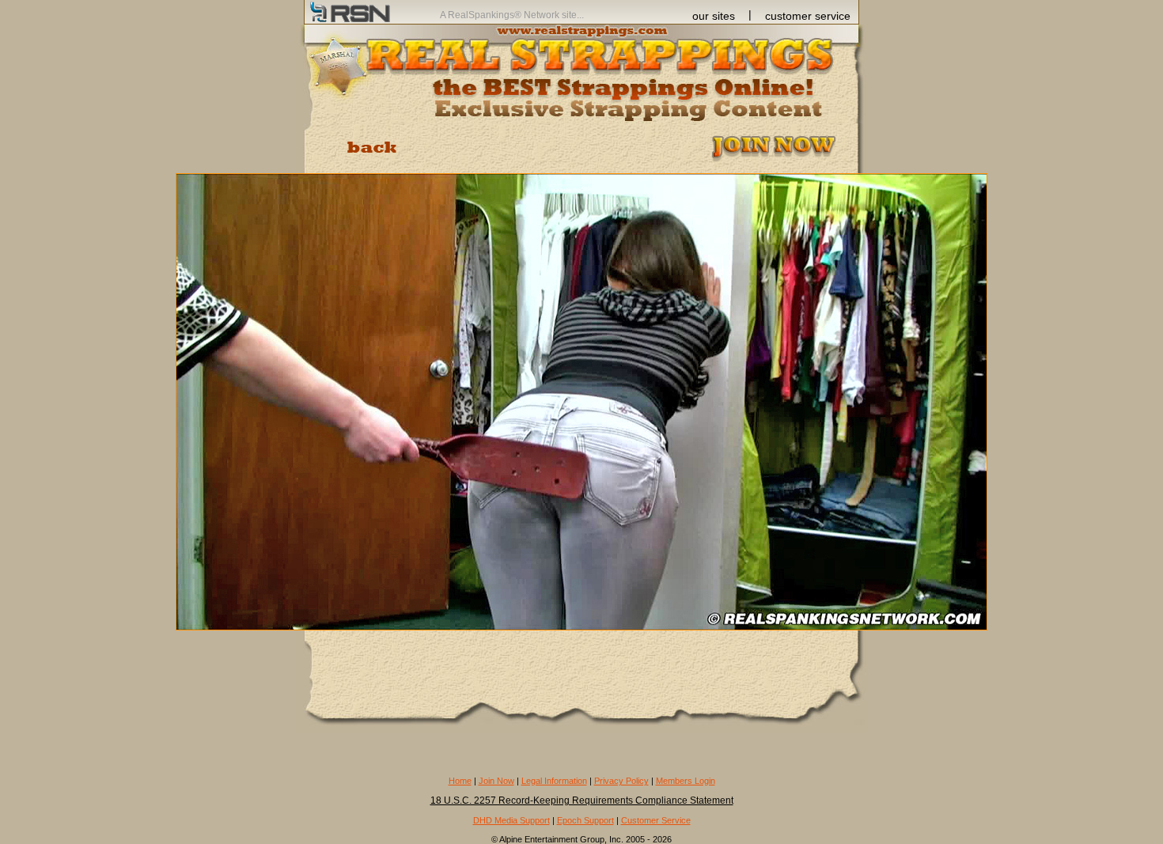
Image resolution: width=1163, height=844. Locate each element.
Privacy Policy (621, 780)
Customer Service (656, 820)
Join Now (496, 780)
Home (460, 780)
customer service (807, 15)
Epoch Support (585, 820)
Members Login (685, 780)
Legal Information (554, 780)
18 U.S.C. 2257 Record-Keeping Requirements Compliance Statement (581, 800)
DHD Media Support (511, 820)
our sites (713, 15)
